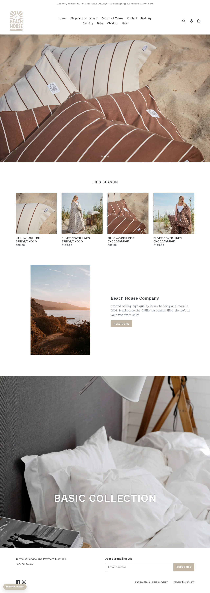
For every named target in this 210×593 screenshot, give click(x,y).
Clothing (88, 23)
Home (62, 18)
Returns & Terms (112, 18)
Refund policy (24, 563)
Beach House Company (155, 582)
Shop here (77, 18)
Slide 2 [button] (105, 156)
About (94, 18)
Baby (100, 23)
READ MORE (121, 323)
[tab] (102, 156)
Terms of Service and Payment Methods (41, 558)
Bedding (146, 18)
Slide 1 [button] (102, 156)
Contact (132, 18)
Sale (125, 23)
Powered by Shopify (183, 582)
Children (112, 23)
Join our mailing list (118, 558)
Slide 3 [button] (108, 156)
